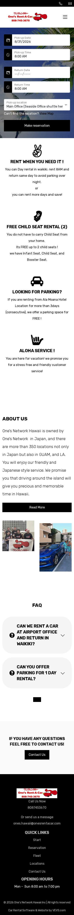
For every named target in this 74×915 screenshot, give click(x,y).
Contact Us (37, 871)
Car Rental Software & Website (28, 910)
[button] (37, 635)
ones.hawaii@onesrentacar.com (70, 3)
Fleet (37, 856)
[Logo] (27, 16)
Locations (37, 863)
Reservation (37, 848)
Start (37, 840)
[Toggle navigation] (65, 17)
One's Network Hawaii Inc (30, 902)
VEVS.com (59, 910)
